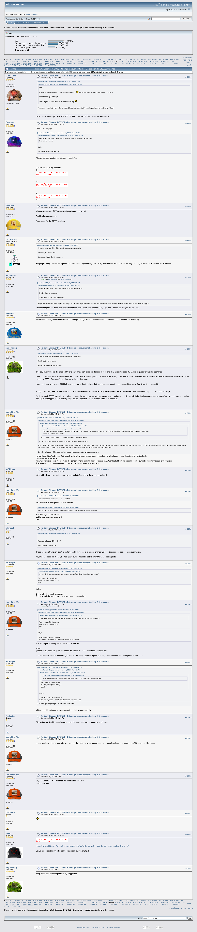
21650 (176, 59)
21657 (39, 61)
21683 (12, 63)
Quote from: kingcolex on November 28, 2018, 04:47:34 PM (57, 417)
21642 (132, 59)
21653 (17, 61)
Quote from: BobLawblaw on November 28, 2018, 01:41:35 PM (58, 133)
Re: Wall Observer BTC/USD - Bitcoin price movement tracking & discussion (75, 76)
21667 (94, 61)
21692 (61, 63)
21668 (100, 61)
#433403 (188, 206)
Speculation (43, 28)
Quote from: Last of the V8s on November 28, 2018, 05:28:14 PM (59, 568)
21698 (94, 63)
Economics (32, 28)
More (45, 22)
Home (11, 22)
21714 (6, 65)
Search (24, 22)
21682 (6, 63)
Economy (22, 28)
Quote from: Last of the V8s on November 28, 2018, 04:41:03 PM (61, 420)
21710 (160, 63)
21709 (154, 63)
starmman (10, 314)
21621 (17, 59)
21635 (94, 59)
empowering (11, 348)
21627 (50, 59)
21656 (34, 61)
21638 (110, 59)
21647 (159, 59)
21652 (12, 61)
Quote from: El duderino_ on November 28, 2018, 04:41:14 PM (60, 84)
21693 (67, 63)
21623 (28, 59)
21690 (50, 63)
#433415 (188, 717)
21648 (165, 59)
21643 (137, 59)
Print (189, 65)
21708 (149, 63)
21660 (56, 61)
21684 (17, 63)
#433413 (188, 604)
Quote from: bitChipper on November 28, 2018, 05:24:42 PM (57, 507)
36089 (52, 65)
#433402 (188, 123)
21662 (67, 61)
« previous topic (187, 59)
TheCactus (10, 716)
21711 (165, 63)
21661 (61, 61)
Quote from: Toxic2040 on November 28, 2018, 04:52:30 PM (57, 496)
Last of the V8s (12, 412)
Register (37, 22)
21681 (172, 61)
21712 (171, 63)
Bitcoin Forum (10, 28)
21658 (45, 61)
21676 (144, 61)
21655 (28, 61)
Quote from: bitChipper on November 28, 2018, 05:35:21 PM (57, 609)
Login (30, 22)
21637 (105, 59)
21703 (121, 63)
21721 (45, 65)
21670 (110, 61)
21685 (23, 63)
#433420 (188, 869)
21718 (28, 65)
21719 (34, 65)
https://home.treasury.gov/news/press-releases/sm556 (62, 429)
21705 (132, 63)
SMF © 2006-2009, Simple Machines (107, 927)
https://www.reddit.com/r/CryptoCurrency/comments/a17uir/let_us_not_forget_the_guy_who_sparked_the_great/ (82, 846)
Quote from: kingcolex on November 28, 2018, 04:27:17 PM (61, 423)
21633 (83, 59)
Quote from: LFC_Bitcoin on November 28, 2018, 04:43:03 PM (58, 81)
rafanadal (10, 528)
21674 (133, 61)
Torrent (37, 19)
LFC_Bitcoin (11, 239)
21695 (78, 63)
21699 (100, 63)
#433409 (188, 470)
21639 (116, 59)
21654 (23, 61)
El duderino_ (11, 76)
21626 (44, 59)
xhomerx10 (52, 606)
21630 (66, 59)
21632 (77, 59)
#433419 (188, 834)
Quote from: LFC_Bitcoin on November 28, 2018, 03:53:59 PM (58, 533)
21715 (12, 65)
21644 (143, 59)
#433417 (188, 776)
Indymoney (11, 275)
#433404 (188, 240)
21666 (89, 61)
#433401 (188, 77)
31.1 (32, 19)
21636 (99, 59)
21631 (72, 59)
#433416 (188, 738)
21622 (22, 59)
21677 (150, 61)
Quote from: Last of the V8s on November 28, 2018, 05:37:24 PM (59, 667)
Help (17, 22)
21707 (143, 63)
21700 (105, 63)
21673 (128, 61)
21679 (161, 61)
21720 (39, 65)
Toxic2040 (10, 122)
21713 (176, 63)
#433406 (188, 315)
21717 (23, 65)
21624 (33, 59)
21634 (88, 59)
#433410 (188, 491)
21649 (170, 59)
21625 (39, 59)
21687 (34, 63)
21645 (148, 59)
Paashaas (10, 205)
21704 (127, 63)
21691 (56, 63)
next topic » (189, 61)
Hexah (8, 833)
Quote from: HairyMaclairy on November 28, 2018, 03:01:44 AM (61, 135)
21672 (122, 61)
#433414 (188, 663)
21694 (72, 63)
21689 (45, 63)
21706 (138, 63)
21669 (105, 61)
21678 (155, 61)
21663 (72, 61)
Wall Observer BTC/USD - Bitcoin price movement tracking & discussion (82, 28)
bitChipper (10, 469)
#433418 (188, 814)
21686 (28, 63)
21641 (127, 59)
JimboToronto (53, 279)
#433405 (188, 277)
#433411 (188, 529)
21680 (166, 61)
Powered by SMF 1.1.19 (85, 927)
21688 (39, 63)
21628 (55, 59)
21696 (83, 63)
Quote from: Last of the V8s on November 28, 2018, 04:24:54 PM (64, 426)
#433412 (188, 564)
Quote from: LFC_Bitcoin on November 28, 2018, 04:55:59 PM (58, 283)
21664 (78, 61)
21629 (61, 59)
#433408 (188, 413)
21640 (121, 59)
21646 (154, 59)
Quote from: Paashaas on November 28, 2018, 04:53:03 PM (57, 245)
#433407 (188, 349)
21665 (83, 61)
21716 (17, 65)
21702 (116, 63)
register (35, 14)
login (28, 14)
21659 (50, 61)
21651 (6, 61)
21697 (89, 63)
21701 (110, 63)
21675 (139, 61)
